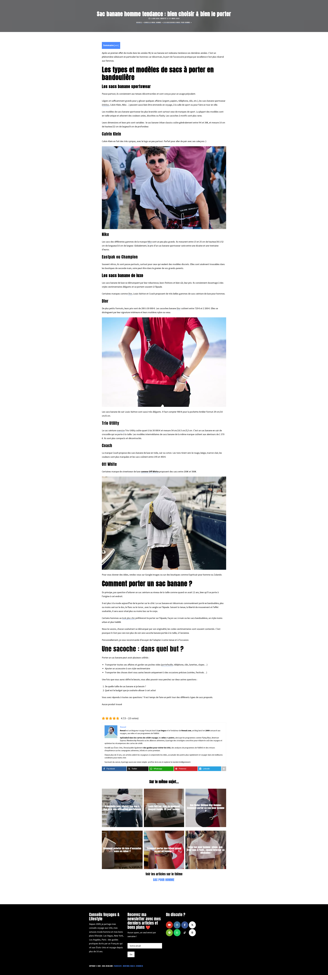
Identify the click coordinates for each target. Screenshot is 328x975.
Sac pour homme (163, 879)
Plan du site (118, 966)
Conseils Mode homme (152, 22)
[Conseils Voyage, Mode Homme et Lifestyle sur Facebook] (184, 925)
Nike (149, 241)
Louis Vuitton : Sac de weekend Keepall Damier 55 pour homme (164, 808)
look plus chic (128, 618)
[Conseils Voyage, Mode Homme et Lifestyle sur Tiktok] (184, 932)
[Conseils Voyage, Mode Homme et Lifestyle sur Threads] (192, 932)
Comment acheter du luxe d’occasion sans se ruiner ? (122, 850)
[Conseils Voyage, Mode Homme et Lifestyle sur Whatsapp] (177, 932)
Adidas (105, 104)
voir (116, 45)
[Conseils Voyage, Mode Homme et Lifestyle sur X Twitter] (192, 925)
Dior (130, 293)
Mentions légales (129, 966)
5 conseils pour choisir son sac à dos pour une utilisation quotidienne (122, 808)
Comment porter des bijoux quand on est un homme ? (164, 850)
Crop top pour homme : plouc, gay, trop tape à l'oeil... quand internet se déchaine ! (206, 849)
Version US (139, 966)
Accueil (139, 22)
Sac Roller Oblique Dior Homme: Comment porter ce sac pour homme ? (205, 807)
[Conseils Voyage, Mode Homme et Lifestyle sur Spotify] (169, 932)
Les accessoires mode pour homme (176, 22)
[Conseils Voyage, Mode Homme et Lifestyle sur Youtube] (169, 925)
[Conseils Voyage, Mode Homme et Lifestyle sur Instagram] (177, 925)
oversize (121, 430)
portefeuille (167, 664)
